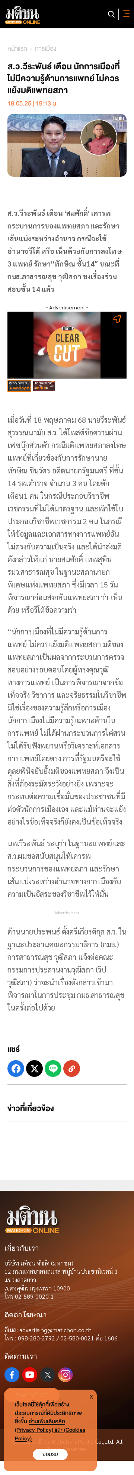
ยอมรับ (50, 1454)
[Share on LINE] (53, 1068)
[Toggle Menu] (125, 14)
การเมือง (45, 48)
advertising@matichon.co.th (55, 1330)
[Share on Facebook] (15, 1068)
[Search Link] (111, 14)
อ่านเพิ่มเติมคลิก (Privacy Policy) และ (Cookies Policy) (50, 1430)
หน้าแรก (17, 48)
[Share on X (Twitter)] (34, 1068)
